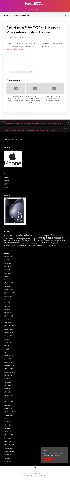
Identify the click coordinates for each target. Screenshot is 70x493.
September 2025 (10, 293)
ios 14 (31, 238)
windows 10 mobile (35, 245)
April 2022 (8, 428)
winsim (46, 245)
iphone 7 (8, 240)
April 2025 (8, 309)
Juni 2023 (8, 382)
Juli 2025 (7, 299)
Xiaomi (53, 245)
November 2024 (9, 326)
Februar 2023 (9, 395)
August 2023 (8, 375)
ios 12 (23, 238)
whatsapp (24, 245)
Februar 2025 (9, 316)
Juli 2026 (7, 260)
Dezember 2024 (9, 322)
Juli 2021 (7, 458)
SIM (6, 184)
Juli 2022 (7, 418)
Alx (45, 475)
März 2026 (8, 273)
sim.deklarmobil (11, 243)
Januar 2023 (8, 398)
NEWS (24, 37)
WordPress (34, 475)
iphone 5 (50, 238)
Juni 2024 (8, 342)
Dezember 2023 (9, 362)
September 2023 (10, 372)
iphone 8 (18, 240)
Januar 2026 (8, 279)
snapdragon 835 (27, 72)
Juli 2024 (7, 339)
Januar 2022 (8, 438)
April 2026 (8, 270)
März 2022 (8, 431)
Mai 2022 (8, 425)
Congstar (32, 235)
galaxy (59, 235)
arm (12, 72)
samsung (61, 240)
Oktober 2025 (9, 289)
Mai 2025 (8, 306)
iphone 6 (60, 238)
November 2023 (9, 365)
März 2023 (8, 392)
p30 (46, 240)
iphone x (28, 240)
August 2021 (8, 454)
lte (35, 240)
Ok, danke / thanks (48, 459)
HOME (6, 15)
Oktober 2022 (9, 408)
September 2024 (10, 332)
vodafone (9, 245)
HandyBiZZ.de (35, 3)
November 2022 (9, 405)
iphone (41, 238)
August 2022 (8, 415)
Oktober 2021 (9, 448)
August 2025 (8, 296)
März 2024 (8, 352)
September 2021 (10, 451)
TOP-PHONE (14, 15)
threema (60, 243)
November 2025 (9, 286)
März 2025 (8, 312)
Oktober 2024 (9, 329)
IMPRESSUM (24, 15)
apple (14, 235)
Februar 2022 (9, 435)
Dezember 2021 (9, 441)
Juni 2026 (8, 263)
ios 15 (35, 238)
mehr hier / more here (54, 455)
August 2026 (8, 256)
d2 (42, 235)
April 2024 (8, 349)
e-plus (47, 235)
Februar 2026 (9, 276)
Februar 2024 (9, 355)
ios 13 (27, 238)
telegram (53, 243)
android (7, 236)
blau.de (24, 235)
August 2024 (8, 336)
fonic (53, 235)
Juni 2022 (8, 421)
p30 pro (50, 240)
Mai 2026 (8, 266)
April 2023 (8, 388)
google (6, 238)
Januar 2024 (8, 359)
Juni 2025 (8, 303)
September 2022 (10, 412)
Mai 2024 (8, 346)
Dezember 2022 (9, 402)
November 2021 (9, 445)
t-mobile (44, 243)
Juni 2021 (8, 461)
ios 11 (19, 238)
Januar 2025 (8, 319)
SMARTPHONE (9, 187)
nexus (39, 240)
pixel (55, 240)
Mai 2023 (8, 385)
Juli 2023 (7, 379)
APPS (7, 177)
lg (33, 240)
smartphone (23, 243)
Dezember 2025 (9, 283)
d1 (39, 235)
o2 (43, 240)
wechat (17, 245)
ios (15, 238)
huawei (11, 238)
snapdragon (18, 72)
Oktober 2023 (9, 369)
